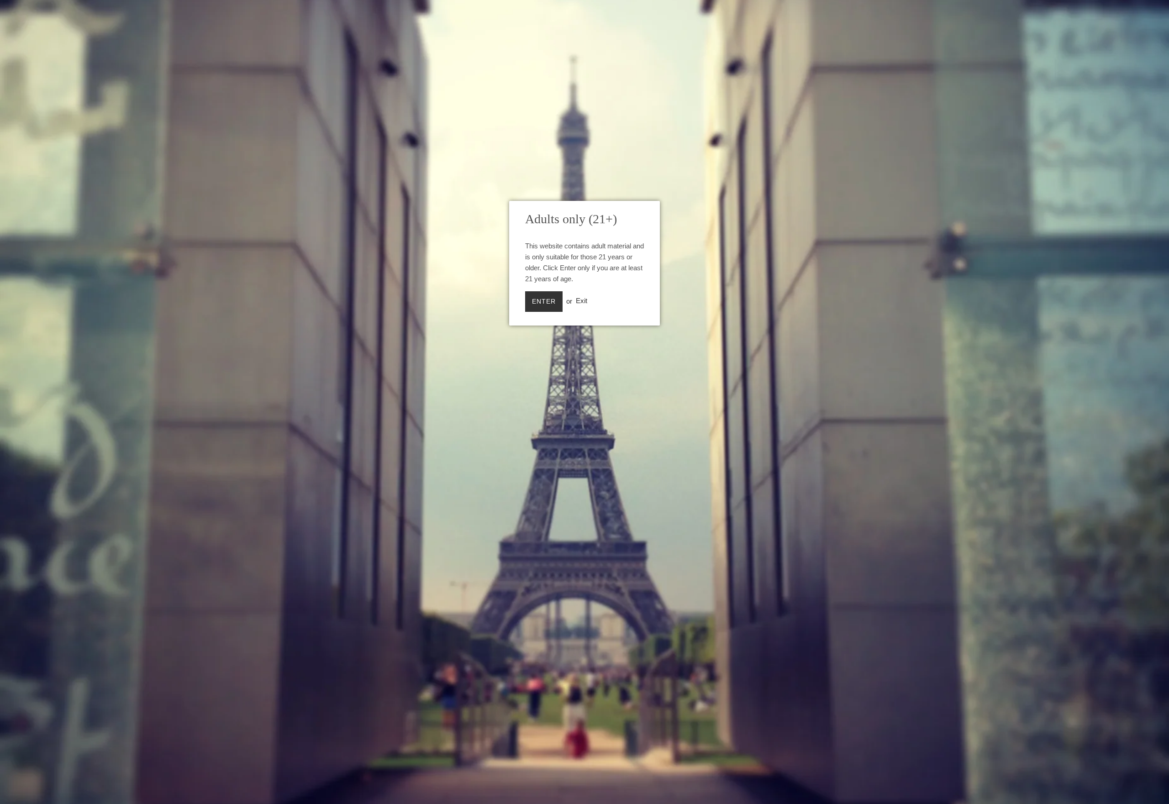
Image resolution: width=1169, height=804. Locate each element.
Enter (544, 301)
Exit (581, 301)
